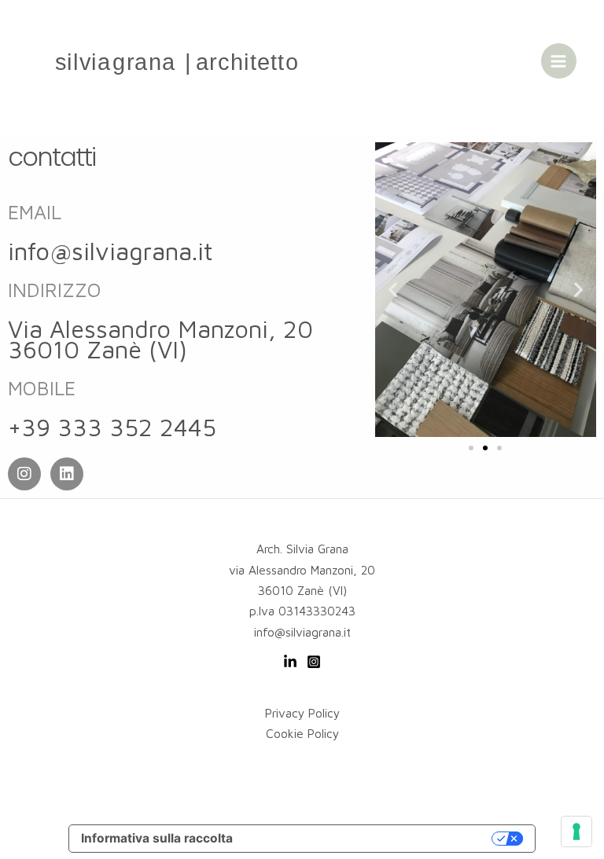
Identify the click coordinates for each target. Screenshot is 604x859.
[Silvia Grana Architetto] (178, 61)
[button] (393, 289)
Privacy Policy (302, 713)
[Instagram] (314, 662)
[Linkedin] (290, 662)
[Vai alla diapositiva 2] (485, 448)
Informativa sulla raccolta (157, 838)
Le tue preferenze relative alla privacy (369, 838)
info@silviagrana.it (110, 251)
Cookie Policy (302, 733)
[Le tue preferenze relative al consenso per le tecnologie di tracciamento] (576, 831)
